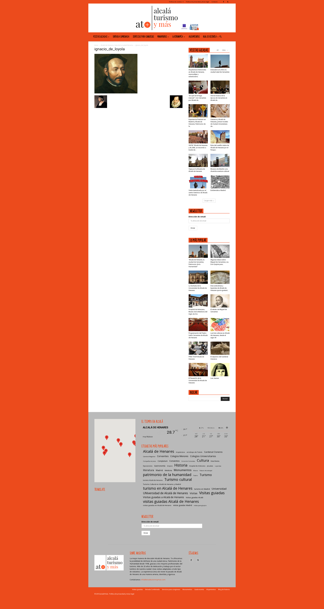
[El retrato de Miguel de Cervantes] (220, 300)
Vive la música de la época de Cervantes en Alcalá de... (218, 98)
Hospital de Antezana (197, 466)
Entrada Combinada (121, 37)
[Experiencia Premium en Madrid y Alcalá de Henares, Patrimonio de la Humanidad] (198, 110)
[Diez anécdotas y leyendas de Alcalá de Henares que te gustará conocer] (220, 277)
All (218, 50)
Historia (180, 465)
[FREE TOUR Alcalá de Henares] (198, 348)
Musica (195, 470)
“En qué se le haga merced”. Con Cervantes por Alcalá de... (197, 98)
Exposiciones (147, 466)
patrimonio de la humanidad (167, 474)
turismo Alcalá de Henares (153, 480)
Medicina (168, 470)
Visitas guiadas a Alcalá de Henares (163, 497)
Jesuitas (210, 466)
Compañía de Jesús (149, 461)
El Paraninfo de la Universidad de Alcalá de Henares (198, 380)
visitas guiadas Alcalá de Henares (171, 501)
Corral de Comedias (188, 461)
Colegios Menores (179, 456)
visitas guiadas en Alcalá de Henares (157, 505)
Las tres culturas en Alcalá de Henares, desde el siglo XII (220, 335)
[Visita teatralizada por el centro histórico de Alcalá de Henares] (198, 181)
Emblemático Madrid (218, 190)
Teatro (195, 475)
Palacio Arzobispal (206, 470)
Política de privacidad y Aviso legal (197, 2)
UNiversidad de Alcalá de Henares (165, 493)
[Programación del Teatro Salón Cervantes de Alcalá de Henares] (198, 324)
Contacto (214, 2)
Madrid (159, 470)
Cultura (203, 460)
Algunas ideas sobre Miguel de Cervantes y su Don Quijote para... (219, 262)
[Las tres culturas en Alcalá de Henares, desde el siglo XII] (220, 324)
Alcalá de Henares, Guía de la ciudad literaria (117, 45)
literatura (148, 470)
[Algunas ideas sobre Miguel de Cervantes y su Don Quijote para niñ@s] (220, 251)
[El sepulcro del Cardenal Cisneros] (220, 348)
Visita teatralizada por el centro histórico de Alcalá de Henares (198, 192)
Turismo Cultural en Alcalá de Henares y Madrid (162, 484)
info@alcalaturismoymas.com (153, 579)
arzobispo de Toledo (194, 452)
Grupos (170, 466)
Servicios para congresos (143, 37)
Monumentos (162, 37)
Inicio (96, 45)
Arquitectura (180, 452)
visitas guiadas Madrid (182, 505)
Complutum (163, 461)
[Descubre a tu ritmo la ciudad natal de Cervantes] (220, 61)
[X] (228, 2)
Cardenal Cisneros (213, 452)
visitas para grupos (200, 505)
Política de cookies (175, 2)
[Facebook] (223, 2)
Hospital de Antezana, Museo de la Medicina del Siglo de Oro (198, 311)
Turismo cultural (178, 479)
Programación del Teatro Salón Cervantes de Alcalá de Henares (198, 335)
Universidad (219, 488)
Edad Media (215, 461)
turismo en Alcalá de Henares (167, 488)
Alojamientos (194, 37)
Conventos (174, 461)
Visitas (193, 493)
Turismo (206, 474)
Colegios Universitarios (203, 456)
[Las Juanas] (220, 369)
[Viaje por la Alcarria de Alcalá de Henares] (198, 160)
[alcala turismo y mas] (162, 18)
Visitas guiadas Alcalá (194, 497)
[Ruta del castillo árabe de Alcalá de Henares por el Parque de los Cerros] (220, 136)
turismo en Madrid (202, 489)
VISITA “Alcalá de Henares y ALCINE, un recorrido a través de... (198, 147)
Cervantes (163, 456)
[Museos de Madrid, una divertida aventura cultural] (220, 160)
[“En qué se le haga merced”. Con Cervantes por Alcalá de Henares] (198, 87)
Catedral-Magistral (149, 456)
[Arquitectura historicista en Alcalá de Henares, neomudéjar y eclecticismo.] (198, 61)
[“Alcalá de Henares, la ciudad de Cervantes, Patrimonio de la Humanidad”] (198, 251)
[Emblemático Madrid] (220, 181)
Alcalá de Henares (158, 451)
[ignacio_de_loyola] (115, 93)
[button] (220, 37)
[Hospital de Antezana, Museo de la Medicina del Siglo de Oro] (198, 300)
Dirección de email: (197, 216)
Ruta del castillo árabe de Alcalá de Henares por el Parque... (219, 147)
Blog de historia (210, 37)
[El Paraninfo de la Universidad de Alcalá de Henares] (198, 369)
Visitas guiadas (100, 37)
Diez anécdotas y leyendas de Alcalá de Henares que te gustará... (219, 288)
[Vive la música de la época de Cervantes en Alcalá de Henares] (220, 87)
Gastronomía (178, 37)
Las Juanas (214, 378)
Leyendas (218, 466)
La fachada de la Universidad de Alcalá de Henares (198, 288)
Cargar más (208, 201)
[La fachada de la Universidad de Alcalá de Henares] (198, 277)
